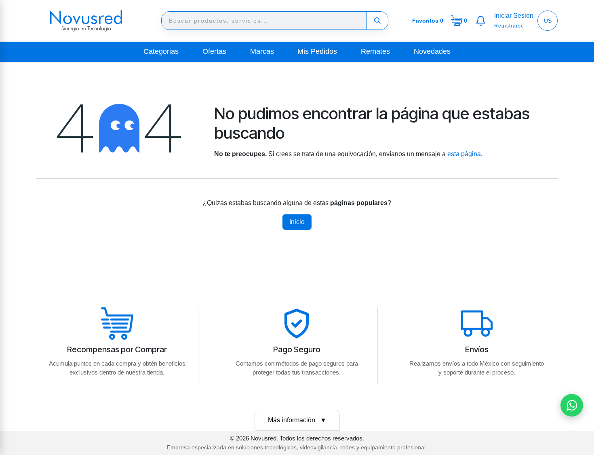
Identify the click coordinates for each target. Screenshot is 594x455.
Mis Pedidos (317, 51)
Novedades (432, 51)
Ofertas (214, 51)
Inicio (297, 221)
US (548, 20)
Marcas (262, 51)
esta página (464, 153)
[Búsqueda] (377, 21)
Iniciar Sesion (513, 15)
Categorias (161, 51)
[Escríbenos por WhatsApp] (571, 405)
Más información (297, 420)
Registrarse (509, 25)
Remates (375, 51)
